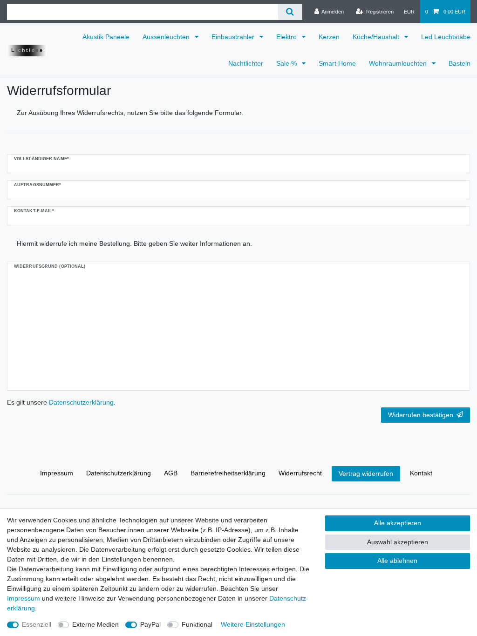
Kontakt (421, 473)
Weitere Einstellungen (253, 624)
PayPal (150, 624)
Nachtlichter (245, 63)
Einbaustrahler (233, 37)
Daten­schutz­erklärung (118, 473)
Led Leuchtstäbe (445, 37)
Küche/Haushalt (377, 37)
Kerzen (329, 37)
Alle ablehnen (397, 560)
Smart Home (337, 63)
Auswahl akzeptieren (397, 542)
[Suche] (290, 12)
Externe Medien (95, 624)
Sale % (287, 63)
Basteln (459, 63)
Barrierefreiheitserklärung (228, 473)
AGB (170, 473)
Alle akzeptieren (397, 523)
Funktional (197, 624)
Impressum (56, 473)
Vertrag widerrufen (366, 473)
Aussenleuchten (167, 37)
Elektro (287, 37)
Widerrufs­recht (300, 473)
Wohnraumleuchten (399, 63)
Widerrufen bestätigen (420, 415)
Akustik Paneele (105, 37)
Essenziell (36, 624)
